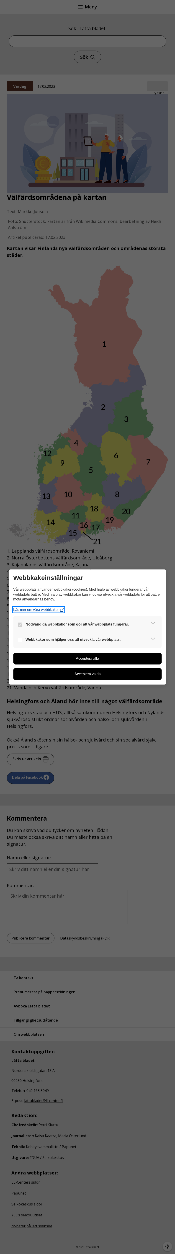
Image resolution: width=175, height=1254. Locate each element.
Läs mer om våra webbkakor (36, 610)
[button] (153, 624)
